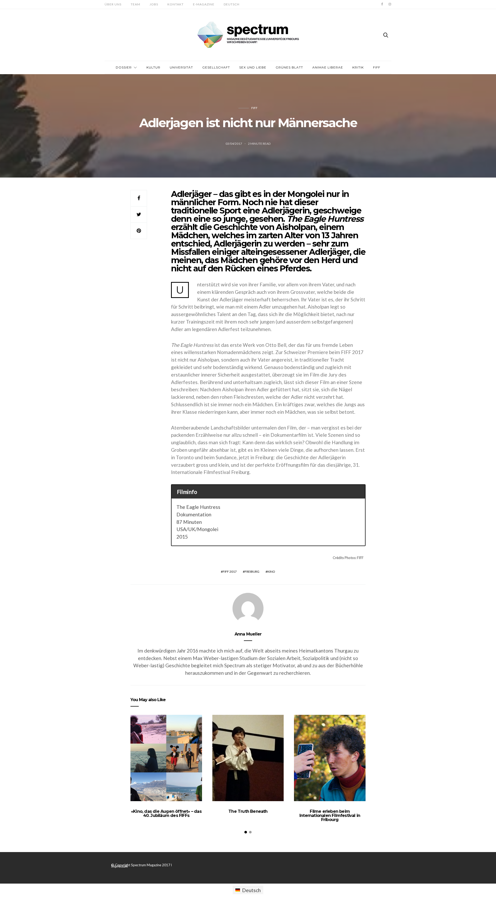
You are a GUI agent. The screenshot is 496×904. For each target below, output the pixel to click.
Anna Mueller (248, 634)
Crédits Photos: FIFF (348, 558)
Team (135, 4)
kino (271, 571)
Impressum (119, 866)
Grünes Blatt (289, 67)
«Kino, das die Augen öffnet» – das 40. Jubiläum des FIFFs (166, 813)
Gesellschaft (216, 67)
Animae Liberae (327, 67)
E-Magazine (203, 4)
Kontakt (175, 4)
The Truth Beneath (247, 811)
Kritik (358, 67)
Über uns (113, 4)
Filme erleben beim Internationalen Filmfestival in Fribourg (329, 815)
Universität (181, 67)
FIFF (376, 67)
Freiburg (252, 571)
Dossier (124, 67)
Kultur (153, 67)
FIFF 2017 (230, 571)
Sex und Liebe (252, 67)
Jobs (154, 4)
